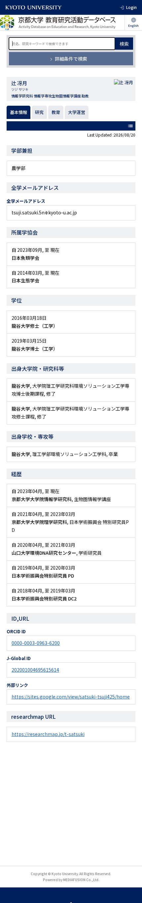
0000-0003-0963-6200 (36, 643)
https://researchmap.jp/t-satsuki (48, 734)
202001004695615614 (35, 669)
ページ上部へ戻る (130, 891)
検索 (124, 43)
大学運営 (76, 112)
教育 (56, 112)
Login (131, 7)
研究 (39, 112)
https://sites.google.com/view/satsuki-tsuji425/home (71, 696)
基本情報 (18, 112)
